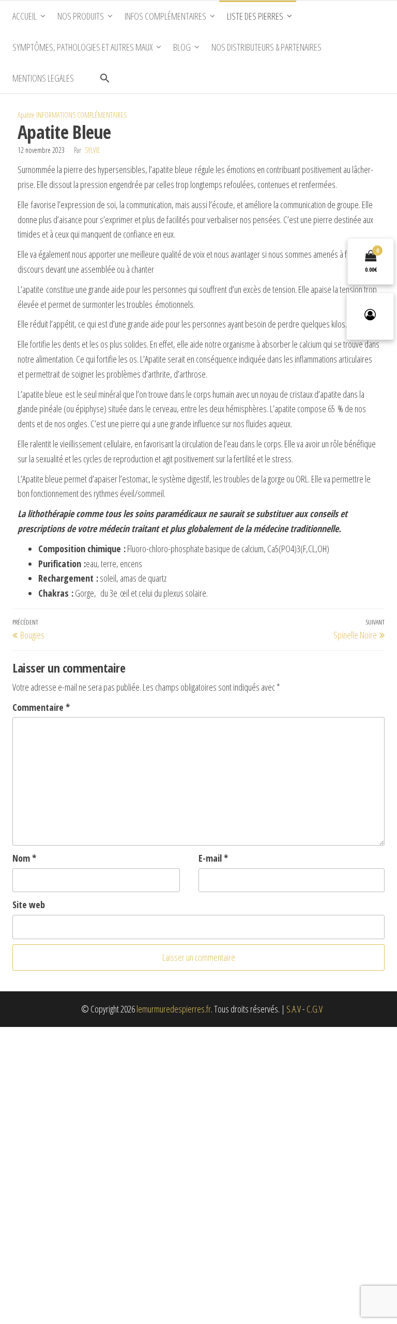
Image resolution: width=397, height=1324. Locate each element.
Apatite (26, 115)
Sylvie (92, 150)
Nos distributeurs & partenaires (266, 47)
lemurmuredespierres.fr (173, 1009)
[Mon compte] (370, 316)
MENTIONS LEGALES (43, 78)
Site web (28, 904)
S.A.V (293, 1009)
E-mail (213, 858)
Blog (182, 47)
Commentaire (41, 707)
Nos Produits (80, 16)
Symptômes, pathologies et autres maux (82, 47)
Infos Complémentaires (165, 16)
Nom (24, 858)
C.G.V (315, 1009)
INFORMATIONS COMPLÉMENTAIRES (81, 115)
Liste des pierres (255, 16)
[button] (105, 78)
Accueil (24, 16)
